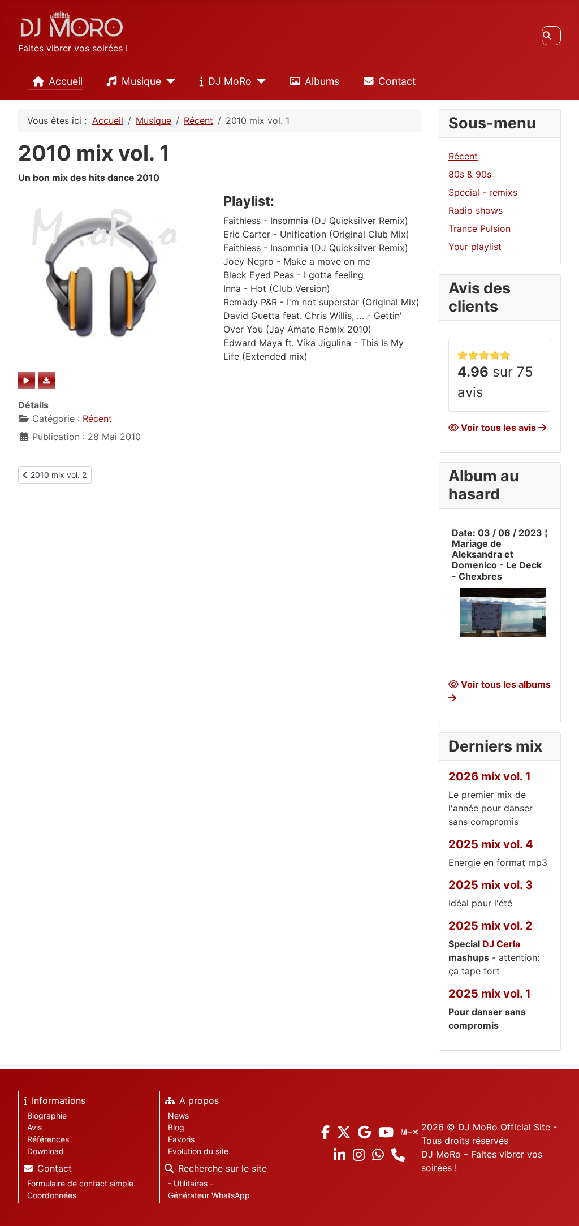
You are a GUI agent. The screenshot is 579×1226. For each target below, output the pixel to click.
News (178, 1115)
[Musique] (168, 81)
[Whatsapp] (378, 1154)
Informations (58, 1100)
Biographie (47, 1115)
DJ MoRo (230, 81)
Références (48, 1139)
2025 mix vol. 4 (490, 844)
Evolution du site (198, 1151)
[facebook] (325, 1131)
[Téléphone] (398, 1155)
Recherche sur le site (222, 1168)
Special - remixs (482, 192)
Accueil (66, 81)
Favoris (181, 1139)
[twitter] (344, 1131)
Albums (322, 81)
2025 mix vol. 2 (490, 926)
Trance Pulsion (479, 228)
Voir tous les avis (498, 427)
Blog (176, 1127)
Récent (97, 418)
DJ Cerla (501, 943)
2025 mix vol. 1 (489, 993)
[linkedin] (339, 1154)
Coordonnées (51, 1195)
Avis (34, 1127)
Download (45, 1151)
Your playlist (475, 246)
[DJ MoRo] (259, 81)
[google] (364, 1131)
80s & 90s (469, 174)
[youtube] (386, 1131)
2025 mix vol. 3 (490, 885)
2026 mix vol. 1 (489, 776)
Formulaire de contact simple (80, 1183)
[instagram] (359, 1154)
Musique (141, 81)
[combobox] (551, 35)
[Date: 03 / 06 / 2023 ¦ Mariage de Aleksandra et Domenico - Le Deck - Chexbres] (503, 611)
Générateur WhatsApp (209, 1195)
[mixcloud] (409, 1131)
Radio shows (475, 210)
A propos (199, 1100)
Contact (397, 81)
